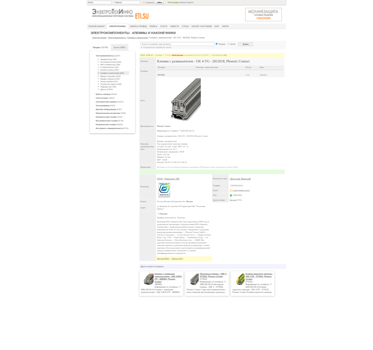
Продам (233, 200)
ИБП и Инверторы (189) (110, 65)
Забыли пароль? (187, 2)
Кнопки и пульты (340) (109, 70)
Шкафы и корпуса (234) (110, 79)
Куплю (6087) (119, 47)
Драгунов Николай (240, 178)
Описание (163, 213)
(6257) (109, 109)
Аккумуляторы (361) (108, 59)
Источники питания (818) (110, 62)
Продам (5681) (163, 258)
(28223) (109, 125)
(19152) (106, 94)
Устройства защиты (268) (111, 84)
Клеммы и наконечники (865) (112, 73)
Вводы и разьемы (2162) (110, 76)
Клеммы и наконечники (137, 38)
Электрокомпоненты (117, 38)
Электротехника (99, 38)
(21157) (108, 56)
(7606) (111, 113)
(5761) (112, 128)
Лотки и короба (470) (109, 82)
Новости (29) (177, 258)
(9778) (109, 121)
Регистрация (173, 2)
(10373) (109, 102)
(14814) (105, 98)
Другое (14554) (106, 89)
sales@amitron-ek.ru (241, 190)
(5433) (105, 106)
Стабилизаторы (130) (109, 67)
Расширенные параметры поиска (157, 47)
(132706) (100, 47)
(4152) (109, 117)
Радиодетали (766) (108, 87)
